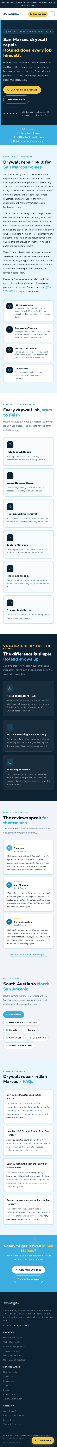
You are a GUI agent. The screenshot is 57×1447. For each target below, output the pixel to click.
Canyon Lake (16, 1037)
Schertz (13, 1030)
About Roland (9, 1411)
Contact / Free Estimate (13, 1415)
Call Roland (45, 1440)
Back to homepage (28, 1279)
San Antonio (39, 1037)
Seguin (31, 1030)
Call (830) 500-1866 (30, 1269)
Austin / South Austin (20, 1045)
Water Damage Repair (13, 1342)
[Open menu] (52, 14)
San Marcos (8, 1376)
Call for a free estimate (24, 89)
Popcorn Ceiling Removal (14, 1346)
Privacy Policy (9, 1420)
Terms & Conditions (12, 1424)
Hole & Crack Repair (12, 1337)
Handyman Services (12, 1355)
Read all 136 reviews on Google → (29, 954)
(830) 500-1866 (28, 5)
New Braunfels (23, 1022)
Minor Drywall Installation (14, 1360)
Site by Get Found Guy (12, 1442)
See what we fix (16, 99)
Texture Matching (11, 1351)
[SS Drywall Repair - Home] (11, 14)
